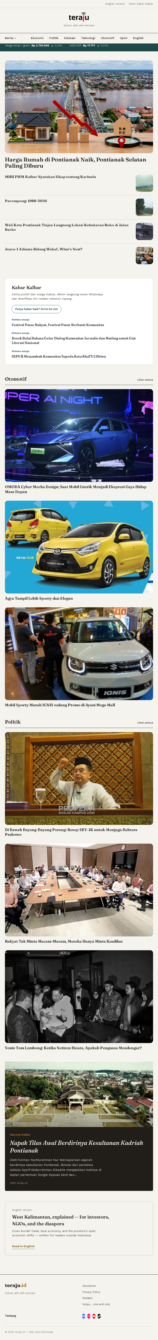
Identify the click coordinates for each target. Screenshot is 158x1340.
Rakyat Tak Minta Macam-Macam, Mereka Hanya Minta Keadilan (64, 941)
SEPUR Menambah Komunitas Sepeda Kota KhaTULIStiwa (59, 356)
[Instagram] (88, 1316)
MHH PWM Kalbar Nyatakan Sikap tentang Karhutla (50, 176)
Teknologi (88, 38)
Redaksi (87, 1298)
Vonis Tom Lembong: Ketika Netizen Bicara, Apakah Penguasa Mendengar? (73, 1048)
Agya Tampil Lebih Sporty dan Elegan (39, 598)
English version (115, 3)
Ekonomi (37, 38)
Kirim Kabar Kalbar (141, 3)
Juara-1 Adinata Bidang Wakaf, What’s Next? (43, 249)
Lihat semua (145, 379)
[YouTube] (94, 1316)
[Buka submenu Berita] (15, 38)
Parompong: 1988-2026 (26, 201)
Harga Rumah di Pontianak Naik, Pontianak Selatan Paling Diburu (75, 162)
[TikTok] (99, 1316)
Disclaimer (89, 1285)
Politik (53, 38)
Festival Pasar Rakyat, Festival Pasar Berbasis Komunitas (58, 325)
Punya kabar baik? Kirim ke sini (36, 309)
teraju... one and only (96, 1304)
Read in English (23, 1246)
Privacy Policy (91, 1292)
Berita (9, 38)
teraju (16, 1285)
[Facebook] (83, 1316)
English (138, 38)
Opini (123, 38)
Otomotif (107, 38)
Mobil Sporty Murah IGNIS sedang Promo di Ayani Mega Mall (60, 705)
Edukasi (69, 38)
